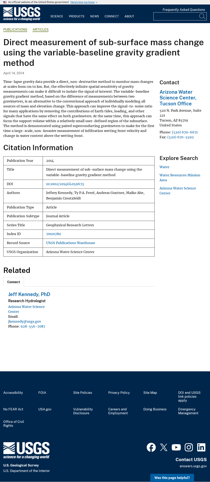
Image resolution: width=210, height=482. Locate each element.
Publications (15, 30)
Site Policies (82, 393)
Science (56, 16)
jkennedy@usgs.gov (24, 321)
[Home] (21, 20)
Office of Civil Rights (13, 424)
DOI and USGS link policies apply (189, 396)
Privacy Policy (119, 393)
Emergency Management (188, 411)
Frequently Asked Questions (184, 10)
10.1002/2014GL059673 (65, 184)
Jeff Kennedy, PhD (29, 294)
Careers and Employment (118, 411)
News (94, 16)
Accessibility (13, 393)
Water (164, 167)
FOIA (42, 393)
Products (76, 16)
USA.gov (44, 409)
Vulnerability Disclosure (83, 411)
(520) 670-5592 (181, 137)
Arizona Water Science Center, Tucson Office (178, 98)
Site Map (150, 393)
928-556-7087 (33, 326)
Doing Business (155, 409)
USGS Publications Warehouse (70, 243)
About (129, 16)
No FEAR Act (13, 409)
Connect (112, 16)
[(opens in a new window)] (151, 447)
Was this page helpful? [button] (172, 478)
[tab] (13, 281)
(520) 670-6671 (185, 132)
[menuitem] (57, 14)
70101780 (53, 234)
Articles (41, 30)
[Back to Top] (195, 467)
